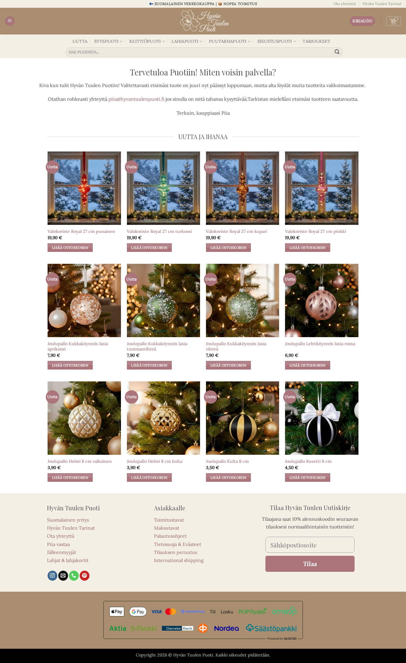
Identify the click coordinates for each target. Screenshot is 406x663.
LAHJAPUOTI (184, 41)
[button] (10, 21)
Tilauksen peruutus (175, 552)
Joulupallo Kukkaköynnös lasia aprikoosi (78, 346)
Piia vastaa (58, 544)
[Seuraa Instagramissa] (52, 576)
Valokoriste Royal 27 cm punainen (81, 231)
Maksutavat (166, 528)
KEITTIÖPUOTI (145, 41)
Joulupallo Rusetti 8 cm (308, 461)
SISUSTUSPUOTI (274, 41)
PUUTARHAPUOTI (228, 41)
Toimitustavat (169, 520)
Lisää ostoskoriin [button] (70, 247)
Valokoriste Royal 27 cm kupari (236, 231)
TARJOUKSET (316, 41)
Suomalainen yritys (68, 520)
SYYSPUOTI (106, 41)
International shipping (179, 560)
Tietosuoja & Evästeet (177, 544)
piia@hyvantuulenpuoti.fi (136, 99)
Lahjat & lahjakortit (68, 560)
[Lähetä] (337, 52)
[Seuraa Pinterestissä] (84, 576)
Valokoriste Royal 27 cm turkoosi (159, 231)
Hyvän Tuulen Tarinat (382, 3)
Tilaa (310, 564)
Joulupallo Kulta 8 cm (227, 461)
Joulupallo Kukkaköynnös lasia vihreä (236, 346)
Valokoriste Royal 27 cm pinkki (315, 231)
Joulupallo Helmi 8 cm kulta (154, 461)
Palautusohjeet (170, 536)
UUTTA (80, 41)
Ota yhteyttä (344, 3)
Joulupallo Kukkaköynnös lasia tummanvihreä (157, 346)
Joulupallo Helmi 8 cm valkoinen (80, 461)
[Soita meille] (74, 576)
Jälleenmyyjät (61, 552)
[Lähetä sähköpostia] (63, 576)
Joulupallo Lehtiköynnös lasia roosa (320, 343)
